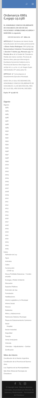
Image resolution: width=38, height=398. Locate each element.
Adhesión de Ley (11, 255)
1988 (7, 124)
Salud (7, 324)
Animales (8, 261)
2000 (7, 165)
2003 (7, 175)
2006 (7, 185)
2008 (7, 191)
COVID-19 (10, 271)
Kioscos (8, 307)
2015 (6, 215)
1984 (7, 111)
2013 (6, 208)
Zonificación (9, 350)
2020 (7, 232)
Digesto (6, 105)
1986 (7, 118)
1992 (7, 138)
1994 (7, 144)
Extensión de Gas (11, 290)
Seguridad (8, 333)
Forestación (9, 293)
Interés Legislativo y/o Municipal (16, 300)
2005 (7, 181)
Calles (7, 265)
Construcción (9, 268)
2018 (7, 225)
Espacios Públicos (11, 287)
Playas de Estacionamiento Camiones (18, 320)
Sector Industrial (11, 330)
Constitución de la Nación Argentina (16, 358)
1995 (7, 148)
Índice (6, 252)
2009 (7, 195)
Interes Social (10, 303)
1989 (7, 128)
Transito (8, 336)
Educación (8, 283)
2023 (7, 242)
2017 (6, 222)
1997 (7, 155)
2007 (7, 188)
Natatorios (8, 310)
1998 (7, 158)
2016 (7, 218)
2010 (7, 198)
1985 (7, 114)
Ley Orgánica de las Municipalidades (16, 368)
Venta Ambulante (11, 340)
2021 (6, 235)
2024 (7, 245)
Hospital (9, 326)
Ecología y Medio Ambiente (14, 280)
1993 (7, 141)
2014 (6, 212)
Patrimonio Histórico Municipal (15, 317)
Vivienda (8, 343)
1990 (7, 131)
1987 (7, 121)
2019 (7, 228)
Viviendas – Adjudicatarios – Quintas (17, 346)
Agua (7, 258)
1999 (7, 161)
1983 (7, 107)
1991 (6, 134)
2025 (7, 249)
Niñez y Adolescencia (12, 313)
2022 (7, 239)
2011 (6, 202)
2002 (7, 171)
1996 (7, 151)
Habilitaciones (10, 297)
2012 (6, 205)
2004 (7, 178)
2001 (7, 168)
